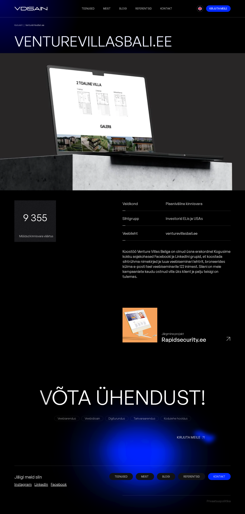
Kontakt (166, 8)
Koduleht (18, 25)
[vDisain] (31, 8)
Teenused (88, 8)
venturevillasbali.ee (181, 233)
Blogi (123, 8)
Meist (107, 8)
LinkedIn (41, 484)
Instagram (23, 484)
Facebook (59, 484)
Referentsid (143, 8)
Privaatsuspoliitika (219, 501)
